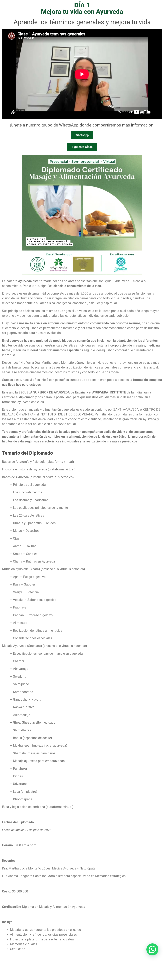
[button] (152, 949)
